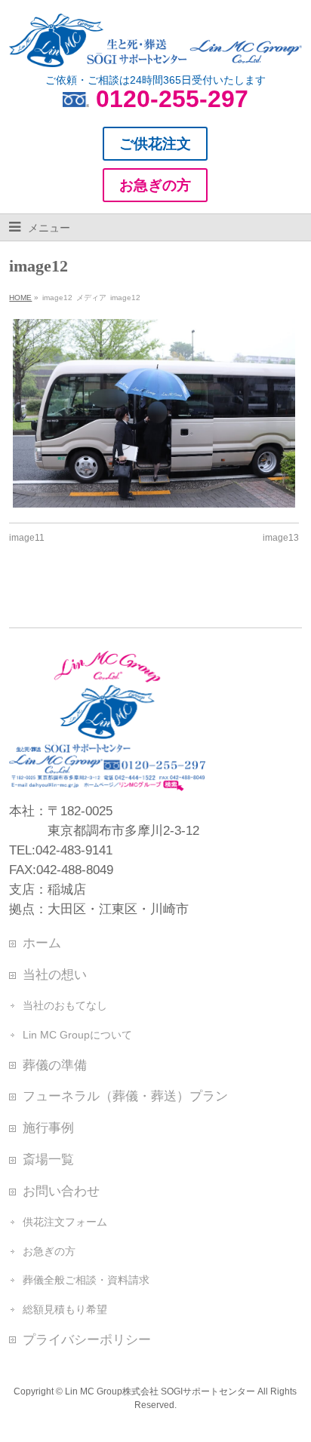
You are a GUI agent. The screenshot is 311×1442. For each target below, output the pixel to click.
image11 (27, 537)
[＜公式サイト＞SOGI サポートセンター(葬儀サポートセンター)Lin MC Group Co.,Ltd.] (155, 50)
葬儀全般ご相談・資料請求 (86, 1280)
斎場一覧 (48, 1159)
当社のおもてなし (65, 1005)
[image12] (153, 413)
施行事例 (48, 1127)
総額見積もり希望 (65, 1309)
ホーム (42, 942)
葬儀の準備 (55, 1064)
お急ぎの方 (49, 1251)
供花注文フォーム (65, 1222)
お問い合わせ (61, 1190)
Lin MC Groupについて (77, 1035)
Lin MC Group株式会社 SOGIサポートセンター (160, 1391)
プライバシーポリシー (87, 1339)
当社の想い (55, 974)
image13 (281, 537)
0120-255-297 (172, 98)
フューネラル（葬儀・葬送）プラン (125, 1095)
